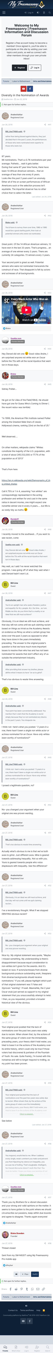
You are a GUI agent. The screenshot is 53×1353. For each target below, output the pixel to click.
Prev (26, 1274)
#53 (49, 933)
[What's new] (44, 13)
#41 (49, 124)
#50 (49, 805)
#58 (49, 1243)
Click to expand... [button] (27, 1114)
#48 (49, 699)
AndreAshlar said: (13, 600)
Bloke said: (10, 222)
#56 (49, 1144)
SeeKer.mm (8, 99)
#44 (49, 349)
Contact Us (13, 1310)
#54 (49, 1022)
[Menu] (4, 12)
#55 (49, 1083)
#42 (49, 215)
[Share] (45, 124)
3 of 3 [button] (35, 1274)
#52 (49, 885)
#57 (49, 1197)
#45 (49, 384)
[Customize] (38, 13)
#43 (49, 293)
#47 (49, 593)
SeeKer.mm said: (12, 544)
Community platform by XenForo (26, 1315)
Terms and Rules (27, 1310)
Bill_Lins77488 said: (14, 131)
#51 (49, 833)
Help (38, 1310)
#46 (49, 529)
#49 (49, 757)
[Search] (49, 13)
